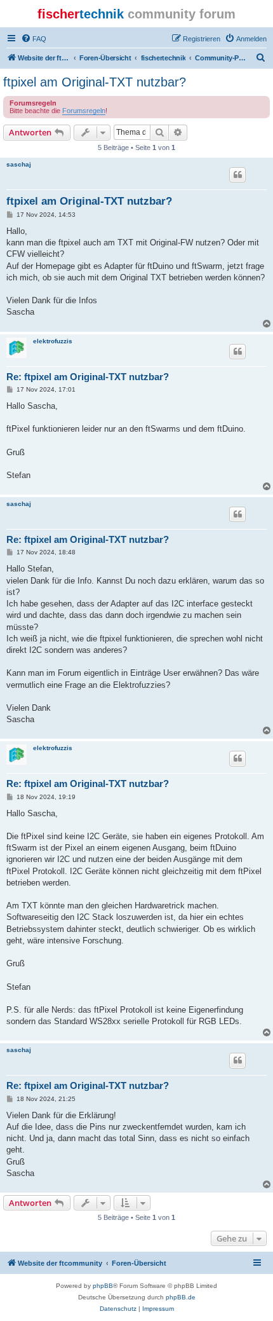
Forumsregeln (83, 110)
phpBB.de (181, 1297)
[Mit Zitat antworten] (237, 174)
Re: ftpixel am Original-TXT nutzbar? (87, 376)
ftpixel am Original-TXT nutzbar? (94, 82)
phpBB (103, 1285)
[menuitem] (33, 38)
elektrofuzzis (52, 341)
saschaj (18, 164)
